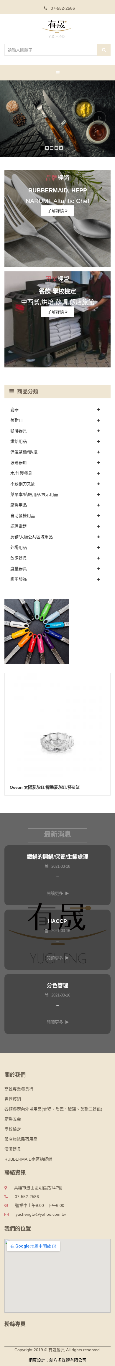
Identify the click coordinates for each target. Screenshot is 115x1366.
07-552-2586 (62, 8)
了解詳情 (56, 210)
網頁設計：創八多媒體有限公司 (57, 1360)
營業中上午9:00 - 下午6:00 (39, 1205)
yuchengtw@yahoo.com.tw (41, 1214)
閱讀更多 (55, 893)
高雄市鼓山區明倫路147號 (38, 1187)
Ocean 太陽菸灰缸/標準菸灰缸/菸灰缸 (45, 787)
